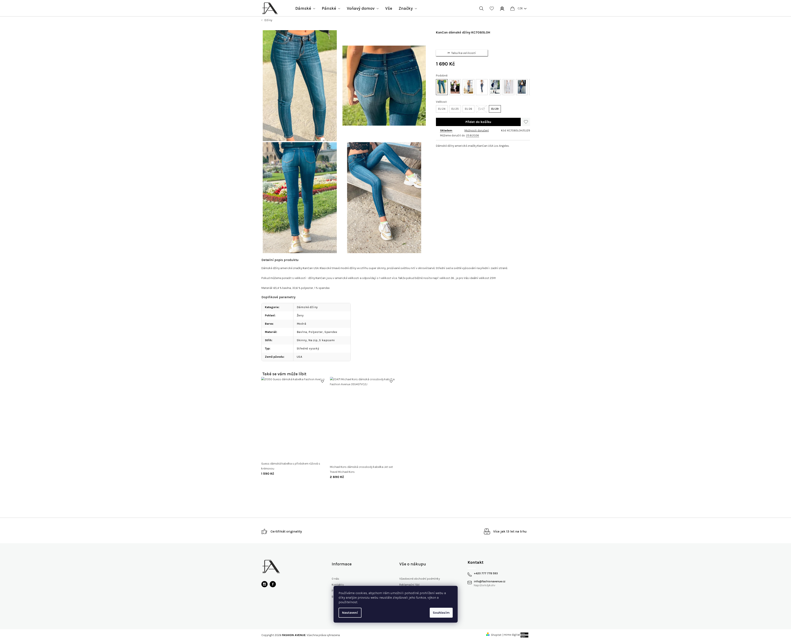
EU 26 (468, 109)
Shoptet (496, 635)
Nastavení (350, 613)
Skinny (302, 340)
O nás (335, 578)
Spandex (330, 332)
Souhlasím (441, 613)
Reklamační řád (409, 584)
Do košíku (478, 122)
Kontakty (338, 584)
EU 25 (455, 109)
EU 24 (441, 109)
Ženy (300, 315)
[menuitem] (305, 8)
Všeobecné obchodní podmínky (419, 578)
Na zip (313, 340)
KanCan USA (311, 268)
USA (299, 357)
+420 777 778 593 (486, 573)
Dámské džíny (307, 307)
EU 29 (495, 109)
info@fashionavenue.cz (489, 581)
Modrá (301, 323)
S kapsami (327, 340)
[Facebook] (273, 584)
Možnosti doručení (476, 130)
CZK (520, 8)
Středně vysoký (308, 348)
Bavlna (302, 332)
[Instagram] (264, 584)
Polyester (316, 332)
